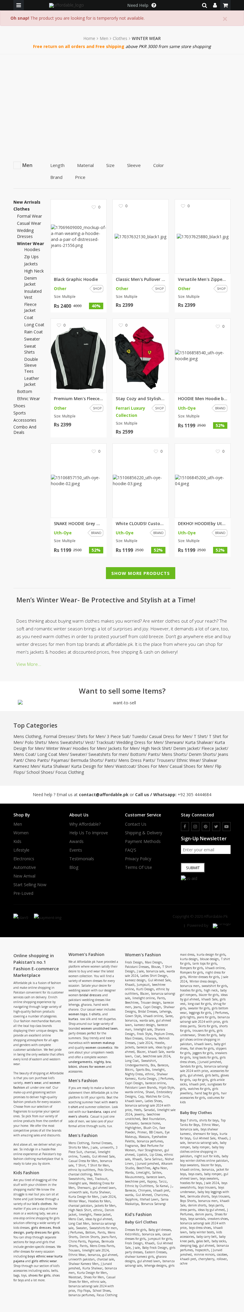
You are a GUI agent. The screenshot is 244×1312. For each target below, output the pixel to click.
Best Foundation (154, 1119)
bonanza (94, 1255)
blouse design (209, 959)
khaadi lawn (133, 1101)
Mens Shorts (174, 754)
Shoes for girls (207, 1035)
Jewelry (139, 1114)
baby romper (200, 1147)
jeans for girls (206, 1017)
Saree (169, 1016)
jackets (31, 264)
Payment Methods (143, 841)
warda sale (147, 1020)
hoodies (32, 249)
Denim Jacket (186, 748)
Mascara (144, 1137)
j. (171, 1186)
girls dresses (41, 1228)
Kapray (152, 1181)
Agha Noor (160, 1168)
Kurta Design (147, 1078)
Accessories (24, 420)
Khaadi (129, 985)
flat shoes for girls (202, 1048)
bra (108, 1062)
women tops (77, 1014)
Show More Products (140, 573)
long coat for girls (199, 1004)
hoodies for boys (191, 1183)
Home (89, 38)
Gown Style (133, 1016)
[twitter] (216, 826)
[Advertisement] (122, 99)
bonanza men (189, 986)
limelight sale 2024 (95, 1250)
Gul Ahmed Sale (103, 1156)
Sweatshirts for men (107, 754)
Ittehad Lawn (149, 1199)
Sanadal (149, 1110)
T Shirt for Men (98, 1165)
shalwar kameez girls (139, 1256)
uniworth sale (78, 1192)
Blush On (150, 1128)
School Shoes (39, 772)
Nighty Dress (134, 1074)
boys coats (195, 1174)
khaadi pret (161, 1190)
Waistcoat (125, 766)
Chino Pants (36, 760)
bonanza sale (155, 971)
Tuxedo (139, 736)
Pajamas (59, 760)
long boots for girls (205, 1057)
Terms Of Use (138, 867)
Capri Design (152, 1007)
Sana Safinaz (153, 1159)
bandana (94, 1112)
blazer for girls (208, 995)
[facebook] (185, 826)
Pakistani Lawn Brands (141, 1087)
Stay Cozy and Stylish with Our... (140, 398)
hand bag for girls (207, 1093)
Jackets (129, 1047)
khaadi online (153, 1016)
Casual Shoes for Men (191, 766)
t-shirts (95, 1014)
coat (28, 317)
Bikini (129, 1069)
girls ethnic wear (44, 1261)
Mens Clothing (27, 736)
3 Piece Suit (118, 736)
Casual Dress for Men (170, 736)
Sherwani (173, 742)
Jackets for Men (123, 748)
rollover (222, 1259)
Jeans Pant (108, 1237)
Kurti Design (145, 989)
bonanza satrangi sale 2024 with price (205, 1019)
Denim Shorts (202, 754)
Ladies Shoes (153, 1101)
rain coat (33, 332)
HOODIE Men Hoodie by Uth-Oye (202, 398)
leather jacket (31, 381)
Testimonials (81, 859)
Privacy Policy (138, 859)
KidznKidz (132, 1234)
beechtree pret (135, 1181)
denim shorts (197, 1205)
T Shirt (200, 736)
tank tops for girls (205, 963)
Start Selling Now (29, 885)
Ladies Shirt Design (153, 976)
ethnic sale (97, 1281)
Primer (142, 1132)
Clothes (120, 38)
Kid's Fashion (138, 1214)
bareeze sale (145, 1047)
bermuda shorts (198, 1196)
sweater (32, 339)
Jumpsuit (143, 985)
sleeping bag (188, 1245)
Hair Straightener (150, 1150)
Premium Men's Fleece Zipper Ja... (78, 398)
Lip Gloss (156, 1154)
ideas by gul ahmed (98, 1219)
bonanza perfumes (81, 1295)
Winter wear (30, 243)
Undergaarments (136, 1065)
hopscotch (202, 1250)
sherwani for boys (205, 1134)
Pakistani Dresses (137, 967)
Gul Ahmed (144, 1195)
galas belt (202, 1241)
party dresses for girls (43, 1232)
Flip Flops (83, 1290)
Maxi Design (153, 962)
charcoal (90, 1152)
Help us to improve (88, 833)
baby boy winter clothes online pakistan (204, 1158)
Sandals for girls (191, 1066)
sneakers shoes (218, 1219)
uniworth (106, 1147)
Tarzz (163, 1181)
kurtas (73, 1019)
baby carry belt (206, 1236)
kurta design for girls (211, 954)
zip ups (31, 256)
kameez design (135, 980)
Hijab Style (166, 1087)
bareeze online (155, 1083)
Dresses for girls (135, 1230)
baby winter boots (201, 1232)
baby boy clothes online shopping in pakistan (202, 1151)
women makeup (103, 1043)
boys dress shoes (200, 1228)
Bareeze (162, 1065)
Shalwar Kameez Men (83, 1264)
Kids (17, 841)
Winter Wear (58, 748)
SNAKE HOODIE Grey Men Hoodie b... (78, 523)
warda (129, 1195)
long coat (34, 324)
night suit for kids (206, 1156)
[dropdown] (215, 5)
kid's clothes (42, 1204)
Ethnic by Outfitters (139, 1186)
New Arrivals (26, 202)
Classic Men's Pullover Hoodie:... (140, 279)
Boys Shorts (188, 1201)
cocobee (222, 1254)
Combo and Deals (24, 429)
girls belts (211, 1075)
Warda (129, 1172)
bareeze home (150, 1123)
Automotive (24, 867)
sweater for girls (198, 1008)
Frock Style (144, 1034)
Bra (153, 1065)
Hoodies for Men (89, 748)
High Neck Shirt (156, 748)
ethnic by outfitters (81, 1170)
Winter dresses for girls (203, 977)
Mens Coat (24, 754)
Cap (140, 1096)
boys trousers (207, 1187)
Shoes (19, 406)
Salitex (156, 1172)
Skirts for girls (207, 1026)
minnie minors (204, 1254)
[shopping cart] (225, 5)
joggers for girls (203, 1053)
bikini (72, 1067)
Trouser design (151, 1002)
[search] (204, 5)
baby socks (219, 1241)
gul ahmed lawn (104, 1188)
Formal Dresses (58, 736)
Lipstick (142, 1154)
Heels (137, 1110)
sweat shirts (30, 349)
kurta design (189, 959)
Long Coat (132, 1061)
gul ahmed (109, 1255)
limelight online (143, 998)
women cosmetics (98, 1047)
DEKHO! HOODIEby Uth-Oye (202, 523)
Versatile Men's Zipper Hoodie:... (202, 279)
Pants (153, 754)
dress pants (187, 1210)
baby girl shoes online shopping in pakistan (203, 1039)
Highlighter (133, 1128)
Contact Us (135, 824)
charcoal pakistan (80, 1205)
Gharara (150, 1038)
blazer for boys (211, 1165)
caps (106, 1112)
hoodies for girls (190, 990)
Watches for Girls (157, 1096)
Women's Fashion (143, 954)
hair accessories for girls (203, 1095)
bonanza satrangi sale (202, 1143)
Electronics (23, 859)
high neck (34, 271)
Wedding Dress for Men (139, 742)
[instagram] (195, 826)
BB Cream (155, 1132)
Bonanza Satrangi (153, 1204)
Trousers (165, 760)
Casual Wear (29, 223)
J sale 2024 (108, 1197)
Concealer (131, 1123)
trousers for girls (204, 1030)
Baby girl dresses (159, 1230)
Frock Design (134, 962)
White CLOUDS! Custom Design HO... (140, 523)
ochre (183, 1263)
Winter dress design (203, 981)
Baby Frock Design (154, 1248)
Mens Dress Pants (136, 760)
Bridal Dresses (147, 1011)
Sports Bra (143, 1069)
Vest (89, 742)
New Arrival (24, 876)
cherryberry (206, 1259)
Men (104, 38)
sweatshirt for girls (214, 986)
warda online (134, 1092)
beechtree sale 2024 (156, 1056)
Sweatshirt (148, 1061)
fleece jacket (30, 307)
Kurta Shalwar (198, 742)
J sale (94, 1147)
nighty (99, 1062)
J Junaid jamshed (147, 1163)
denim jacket (30, 281)
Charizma (161, 1195)
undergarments (80, 1062)
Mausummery (134, 1177)
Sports (19, 413)
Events (75, 850)
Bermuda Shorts (86, 760)
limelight (85, 1214)
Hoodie (159, 1043)
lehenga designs (155, 1265)
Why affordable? (85, 824)
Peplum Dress (163, 1034)
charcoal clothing (80, 1174)
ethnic (97, 1210)
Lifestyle (21, 850)
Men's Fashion (83, 1135)
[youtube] (227, 826)
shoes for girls (39, 1275)
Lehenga (165, 1011)
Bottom (24, 391)
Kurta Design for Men (92, 766)
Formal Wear (29, 216)
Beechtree (131, 1002)
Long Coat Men (52, 754)
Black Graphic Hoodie (76, 279)
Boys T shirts (188, 1120)
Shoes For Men (152, 766)
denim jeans (203, 1214)
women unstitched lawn (99, 1028)
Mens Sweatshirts (65, 742)
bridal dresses (90, 995)
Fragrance (131, 1146)
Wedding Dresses (25, 233)
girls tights (187, 1017)
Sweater (78, 754)
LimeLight (143, 1172)
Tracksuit (105, 742)
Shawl (150, 1092)
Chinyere (144, 1190)
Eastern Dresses (155, 1252)
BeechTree (143, 1168)
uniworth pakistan (81, 1259)
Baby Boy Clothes (196, 1112)
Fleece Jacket (214, 748)
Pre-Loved (23, 893)
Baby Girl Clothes (141, 1222)
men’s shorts (78, 1116)
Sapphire (131, 1199)
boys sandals (196, 1219)
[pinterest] (206, 826)
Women (21, 833)
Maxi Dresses (134, 1038)
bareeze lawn (155, 1177)
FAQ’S (130, 850)
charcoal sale (105, 1259)
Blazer (144, 993)
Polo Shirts (35, 742)
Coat (137, 1056)
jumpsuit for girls (160, 1239)
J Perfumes (75, 1232)
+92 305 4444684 (194, 794)
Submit (193, 867)
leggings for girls (200, 1013)
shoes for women (92, 1067)
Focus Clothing (69, 772)
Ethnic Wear (28, 398)
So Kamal (162, 1186)
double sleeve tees (31, 365)
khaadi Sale (156, 1052)
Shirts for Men (90, 736)
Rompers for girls (191, 968)
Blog (73, 867)
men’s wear (32, 1083)
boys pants (216, 1205)
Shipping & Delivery (143, 833)
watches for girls (199, 1089)
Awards (76, 841)
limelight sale (77, 1183)
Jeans (137, 1007)
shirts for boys (208, 1120)
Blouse (155, 967)
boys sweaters (189, 1165)
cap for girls (200, 1080)
